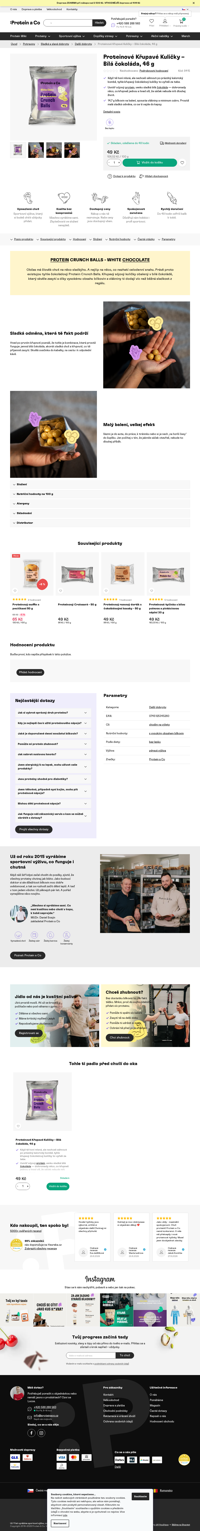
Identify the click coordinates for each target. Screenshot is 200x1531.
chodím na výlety (159, 724)
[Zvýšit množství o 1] (119, 162)
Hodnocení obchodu (162, 1421)
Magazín (155, 1405)
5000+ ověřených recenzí (26, 1231)
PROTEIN (59, 260)
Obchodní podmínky (115, 1411)
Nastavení (60, 1523)
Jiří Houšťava (162, 1525)
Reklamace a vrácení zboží (119, 1416)
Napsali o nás (158, 1416)
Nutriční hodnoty (119, 239)
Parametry (168, 239)
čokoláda (162, 87)
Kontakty (72, 9)
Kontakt (108, 1394)
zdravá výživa (157, 750)
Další (118, 1467)
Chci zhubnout (119, 1037)
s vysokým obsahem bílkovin (166, 733)
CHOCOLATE (136, 260)
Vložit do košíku (152, 162)
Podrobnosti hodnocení (153, 71)
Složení (97, 239)
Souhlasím (140, 1496)
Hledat (99, 22)
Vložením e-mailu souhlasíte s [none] (97, 1364)
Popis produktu (23, 239)
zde (65, 1515)
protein (129, 87)
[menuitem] (18, 36)
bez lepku (155, 742)
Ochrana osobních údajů (118, 1421)
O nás (13, 9)
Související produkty (53, 239)
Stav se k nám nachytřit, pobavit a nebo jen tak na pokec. (100, 1287)
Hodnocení (79, 239)
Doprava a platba (32, 9)
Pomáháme (156, 1400)
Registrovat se (29, 1033)
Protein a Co (157, 759)
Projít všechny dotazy (33, 829)
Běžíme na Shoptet (181, 1525)
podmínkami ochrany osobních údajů (112, 1364)
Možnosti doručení (175, 143)
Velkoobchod (54, 9)
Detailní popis (111, 112)
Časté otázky (146, 239)
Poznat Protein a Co (27, 955)
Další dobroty (157, 707)
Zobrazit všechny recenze (41, 1248)
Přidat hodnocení (30, 672)
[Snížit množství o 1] (109, 162)
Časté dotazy (158, 1411)
